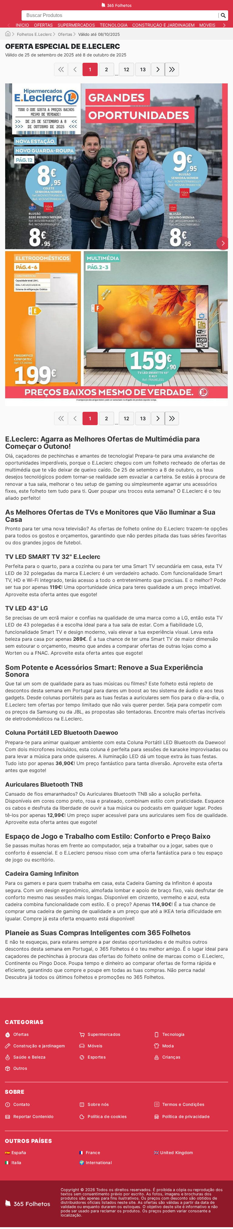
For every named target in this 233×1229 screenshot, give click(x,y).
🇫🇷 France (89, 1152)
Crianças (171, 1057)
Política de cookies (107, 1116)
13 (143, 69)
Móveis (207, 25)
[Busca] (223, 15)
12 (126, 69)
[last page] (172, 69)
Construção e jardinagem (163, 25)
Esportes (97, 1057)
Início (22, 25)
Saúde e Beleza (29, 1057)
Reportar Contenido (33, 1116)
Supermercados (76, 25)
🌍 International (95, 1162)
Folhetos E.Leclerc (34, 34)
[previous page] (75, 69)
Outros (20, 1068)
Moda (168, 1045)
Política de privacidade (186, 1116)
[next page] (158, 69)
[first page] (61, 69)
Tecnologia (113, 25)
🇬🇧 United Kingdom (173, 1152)
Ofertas (43, 25)
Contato (21, 1104)
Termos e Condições (183, 1104)
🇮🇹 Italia (13, 1162)
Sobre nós (98, 1104)
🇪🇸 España (15, 1152)
